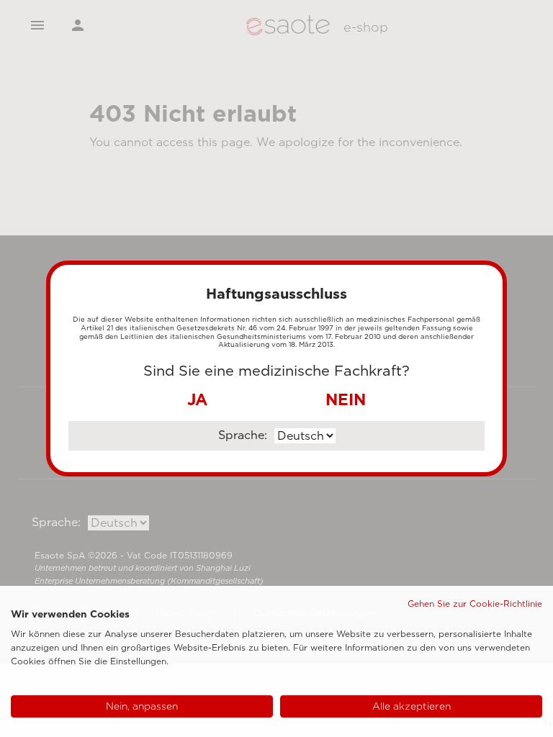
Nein (345, 399)
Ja (197, 399)
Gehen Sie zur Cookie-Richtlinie (475, 603)
